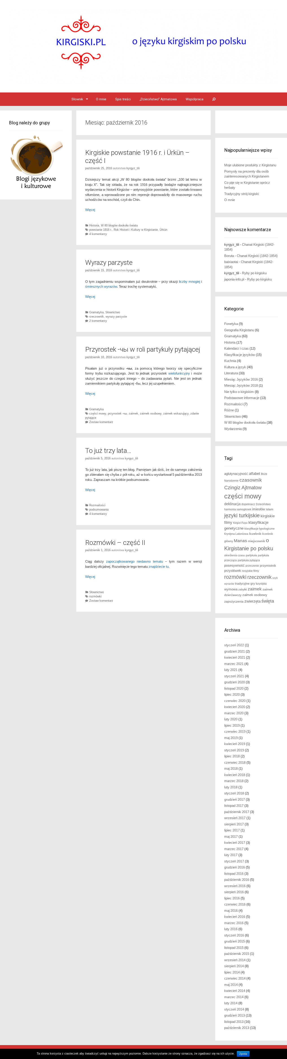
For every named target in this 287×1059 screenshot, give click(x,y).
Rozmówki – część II (115, 542)
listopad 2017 (234, 805)
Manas (240, 540)
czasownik (250, 480)
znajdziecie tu (159, 566)
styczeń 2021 (234, 676)
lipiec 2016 (232, 898)
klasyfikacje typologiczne (259, 528)
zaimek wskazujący (176, 413)
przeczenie (252, 565)
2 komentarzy (98, 320)
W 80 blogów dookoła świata (119, 225)
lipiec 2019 (232, 725)
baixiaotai (231, 262)
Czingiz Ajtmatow (243, 487)
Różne (229, 410)
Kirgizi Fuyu (240, 522)
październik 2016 (236, 879)
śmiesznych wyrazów (101, 286)
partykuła (251, 555)
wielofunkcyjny (179, 373)
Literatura (231, 373)
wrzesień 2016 (235, 886)
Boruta (229, 256)
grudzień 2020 (234, 682)
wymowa (230, 589)
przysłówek (232, 570)
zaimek (133, 413)
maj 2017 (231, 836)
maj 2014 (231, 985)
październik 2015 (236, 954)
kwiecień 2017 (234, 842)
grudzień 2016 (234, 867)
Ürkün (163, 229)
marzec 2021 (234, 664)
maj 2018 (231, 768)
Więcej (90, 210)
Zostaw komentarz (101, 422)
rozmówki (95, 596)
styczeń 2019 (234, 750)
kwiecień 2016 (234, 917)
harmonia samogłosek (237, 509)
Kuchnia (230, 361)
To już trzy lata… (108, 450)
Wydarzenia (233, 429)
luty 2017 (230, 855)
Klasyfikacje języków (239, 355)
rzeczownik (96, 316)
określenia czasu (234, 555)
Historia (94, 225)
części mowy (97, 413)
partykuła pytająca (249, 560)
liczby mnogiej (189, 281)
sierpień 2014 (234, 966)
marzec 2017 (234, 849)
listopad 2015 (234, 947)
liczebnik (255, 533)
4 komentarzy (98, 234)
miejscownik (256, 541)
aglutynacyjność (236, 474)
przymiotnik (268, 565)
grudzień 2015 (234, 941)
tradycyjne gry (245, 583)
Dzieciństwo (263, 504)
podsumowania (99, 509)
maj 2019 (231, 738)
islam (269, 509)
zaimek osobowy (150, 413)
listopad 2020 (234, 688)
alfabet (254, 473)
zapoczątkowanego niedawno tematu (134, 561)
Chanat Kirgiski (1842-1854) (257, 256)
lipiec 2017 (232, 830)
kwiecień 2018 (234, 775)
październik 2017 (236, 812)
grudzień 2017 (234, 799)
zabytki (242, 589)
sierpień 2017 (234, 824)
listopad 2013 (234, 1022)
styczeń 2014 (234, 1009)
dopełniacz (248, 504)
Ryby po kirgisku (254, 273)
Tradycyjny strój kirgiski (241, 194)
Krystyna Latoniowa (236, 533)
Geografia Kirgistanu (239, 330)
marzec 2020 (234, 713)
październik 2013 (236, 1028)
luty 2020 (230, 719)
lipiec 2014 (232, 972)
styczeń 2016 (234, 935)
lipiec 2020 (232, 694)
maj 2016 (231, 910)
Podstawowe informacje (241, 398)
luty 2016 (230, 929)
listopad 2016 (234, 873)
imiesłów (258, 509)
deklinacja (232, 504)
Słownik (77, 99)
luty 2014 (230, 1003)
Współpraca (194, 99)
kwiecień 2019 (234, 744)
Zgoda (243, 1053)
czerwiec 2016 (235, 904)
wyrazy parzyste (116, 316)
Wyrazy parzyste (109, 262)
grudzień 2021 (234, 651)
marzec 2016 (234, 923)
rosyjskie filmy (250, 570)
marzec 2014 (234, 997)
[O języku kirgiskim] (143, 46)
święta (267, 601)
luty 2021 (230, 670)
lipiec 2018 (232, 756)
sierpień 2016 (234, 892)
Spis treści (123, 99)
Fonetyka (231, 324)
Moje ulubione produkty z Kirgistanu (250, 165)
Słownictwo (112, 312)
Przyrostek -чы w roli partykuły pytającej (142, 349)
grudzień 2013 (234, 1015)
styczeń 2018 (234, 793)
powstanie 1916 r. (100, 229)
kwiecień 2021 (234, 657)
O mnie (101, 99)
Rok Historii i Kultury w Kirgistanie (136, 229)
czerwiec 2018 (235, 762)
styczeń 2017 (234, 861)
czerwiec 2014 (235, 978)
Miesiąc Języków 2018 (241, 385)
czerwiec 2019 (235, 731)
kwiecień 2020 (234, 707)
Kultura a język (235, 367)
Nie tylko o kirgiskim (239, 392)
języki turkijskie (242, 515)
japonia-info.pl (234, 279)
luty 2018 (230, 787)
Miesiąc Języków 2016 (241, 379)
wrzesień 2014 (235, 960)
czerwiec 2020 (235, 701)
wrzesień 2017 (235, 818)
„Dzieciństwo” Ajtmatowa (158, 99)
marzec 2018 (234, 781)
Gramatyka (96, 312)
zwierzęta (252, 601)
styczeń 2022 (234, 645)
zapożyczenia (234, 601)
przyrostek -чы (117, 413)
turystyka (261, 583)
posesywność (234, 565)
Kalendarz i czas (236, 348)
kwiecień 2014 (234, 991)
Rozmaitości (97, 505)
